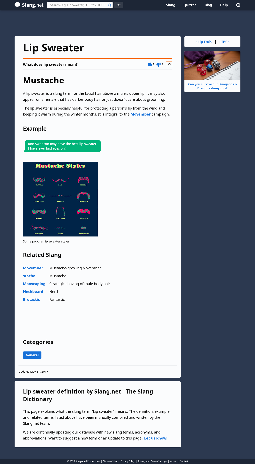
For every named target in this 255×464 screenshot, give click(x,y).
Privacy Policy (128, 461)
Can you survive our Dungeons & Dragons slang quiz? (212, 86)
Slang (170, 5)
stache (29, 275)
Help (224, 5)
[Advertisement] (127, 23)
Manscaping (34, 283)
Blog (208, 5)
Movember (140, 114)
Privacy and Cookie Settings (152, 461)
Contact (184, 461)
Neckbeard (33, 291)
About (173, 461)
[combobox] (80, 5)
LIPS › (224, 41)
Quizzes (190, 5)
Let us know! (155, 438)
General (32, 355)
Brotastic (31, 299)
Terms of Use (110, 461)
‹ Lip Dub (203, 41)
